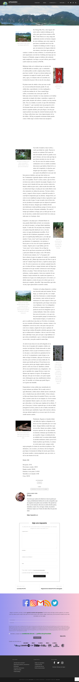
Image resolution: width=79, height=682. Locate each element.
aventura (33, 489)
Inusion (58, 679)
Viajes (39, 482)
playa (39, 489)
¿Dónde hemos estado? (19, 662)
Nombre (24, 550)
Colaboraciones (38, 664)
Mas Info (63, 636)
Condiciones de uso (39, 666)
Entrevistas (16, 666)
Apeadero (13, 2)
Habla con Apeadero (39, 662)
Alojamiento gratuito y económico (21, 664)
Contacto (52, 2)
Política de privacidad (39, 570)
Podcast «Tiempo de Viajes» (59, 667)
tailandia (45, 489)
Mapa (44, 2)
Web (23, 563)
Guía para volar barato (19, 668)
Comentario (25, 531)
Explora (62, 2)
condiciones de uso (28, 634)
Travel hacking (17, 671)
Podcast (37, 2)
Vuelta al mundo (17, 669)
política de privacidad (44, 634)
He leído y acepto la (34, 570)
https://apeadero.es (32, 515)
